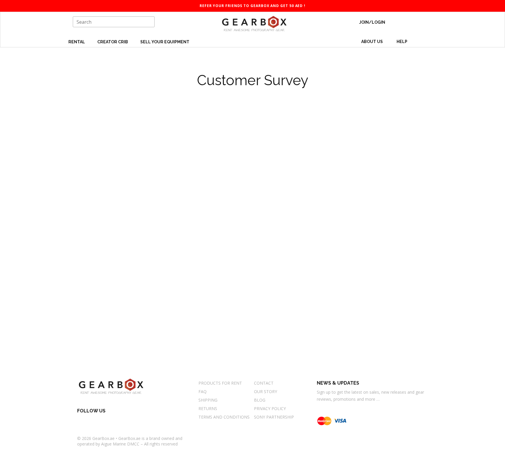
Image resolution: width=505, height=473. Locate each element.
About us (372, 41)
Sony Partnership (274, 417)
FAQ (202, 391)
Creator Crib (113, 42)
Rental (77, 42)
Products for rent (220, 383)
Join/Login (372, 22)
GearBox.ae (103, 438)
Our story (265, 391)
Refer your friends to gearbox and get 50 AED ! (252, 5)
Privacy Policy (270, 408)
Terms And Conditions (224, 417)
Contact (264, 383)
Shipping (207, 400)
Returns (207, 408)
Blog (259, 400)
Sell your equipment (164, 42)
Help (402, 41)
